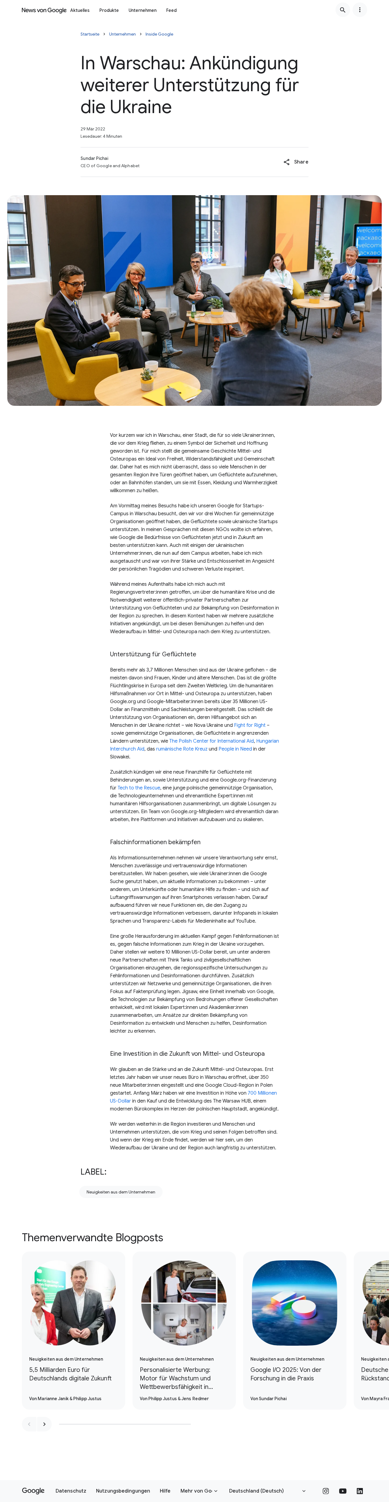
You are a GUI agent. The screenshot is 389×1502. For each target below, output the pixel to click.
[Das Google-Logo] (33, 1491)
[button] (296, 162)
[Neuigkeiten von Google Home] (44, 9)
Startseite (90, 34)
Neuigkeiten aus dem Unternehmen (121, 1192)
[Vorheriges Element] (29, 1424)
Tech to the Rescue (139, 788)
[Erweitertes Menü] (360, 9)
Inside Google (159, 34)
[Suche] (343, 9)
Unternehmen (143, 10)
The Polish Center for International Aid (211, 741)
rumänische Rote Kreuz (182, 749)
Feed (171, 10)
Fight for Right (250, 725)
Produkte (109, 10)
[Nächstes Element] (44, 1424)
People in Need (235, 749)
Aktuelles (80, 10)
